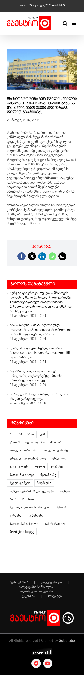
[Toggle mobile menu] (74, 23)
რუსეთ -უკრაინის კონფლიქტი (32, 491)
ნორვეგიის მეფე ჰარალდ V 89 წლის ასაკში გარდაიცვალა (39, 396)
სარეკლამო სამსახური (36, 587)
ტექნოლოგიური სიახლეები (30, 507)
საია (13, 499)
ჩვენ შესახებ (19, 582)
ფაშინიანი (36, 515)
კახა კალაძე (19, 466)
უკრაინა (16, 515)
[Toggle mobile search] (65, 23)
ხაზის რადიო (55, 523)
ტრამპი (62, 507)
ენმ (42, 434)
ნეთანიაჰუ (48, 475)
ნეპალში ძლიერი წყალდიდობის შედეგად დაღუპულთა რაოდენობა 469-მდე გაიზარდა (41, 353)
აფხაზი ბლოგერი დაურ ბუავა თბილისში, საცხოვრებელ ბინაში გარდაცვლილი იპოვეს (36, 376)
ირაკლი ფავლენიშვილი (28, 458)
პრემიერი (44, 483)
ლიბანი (57, 466)
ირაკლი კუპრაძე (55, 450)
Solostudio (67, 640)
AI (11, 434)
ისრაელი (59, 458)
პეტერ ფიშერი (20, 483)
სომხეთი (29, 499)
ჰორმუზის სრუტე (22, 532)
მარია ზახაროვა (22, 475)
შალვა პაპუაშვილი (24, 523)
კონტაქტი (55, 596)
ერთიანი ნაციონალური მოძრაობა (36, 442)
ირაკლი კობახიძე (23, 450)
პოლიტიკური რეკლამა (36, 591)
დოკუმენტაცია (51, 582)
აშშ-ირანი (26, 434)
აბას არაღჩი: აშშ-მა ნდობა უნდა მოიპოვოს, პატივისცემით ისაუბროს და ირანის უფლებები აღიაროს (41, 330)
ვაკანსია (28, 596)
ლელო (40, 466)
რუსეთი (66, 491)
